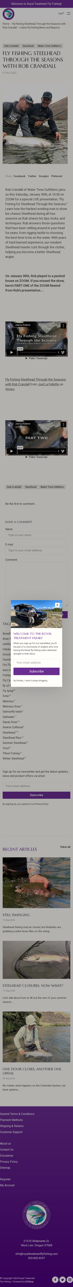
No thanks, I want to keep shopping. (30, 680)
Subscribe (36, 671)
